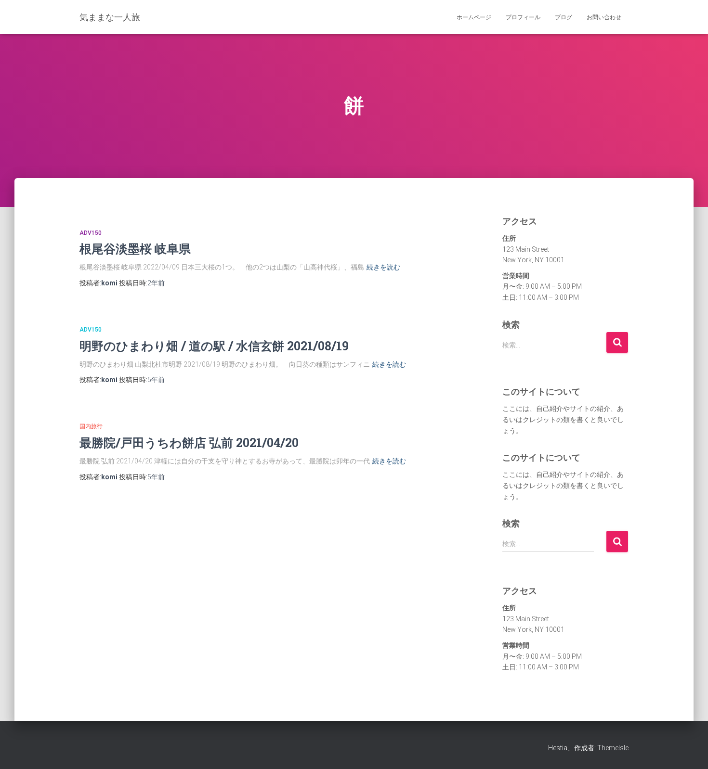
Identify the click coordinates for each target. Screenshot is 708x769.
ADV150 (90, 233)
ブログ (563, 17)
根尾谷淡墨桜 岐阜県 (135, 248)
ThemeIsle (613, 748)
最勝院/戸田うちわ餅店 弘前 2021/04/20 (189, 442)
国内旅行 (91, 426)
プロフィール (523, 17)
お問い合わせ (604, 17)
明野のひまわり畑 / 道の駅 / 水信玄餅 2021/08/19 (214, 346)
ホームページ (474, 17)
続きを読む (383, 267)
